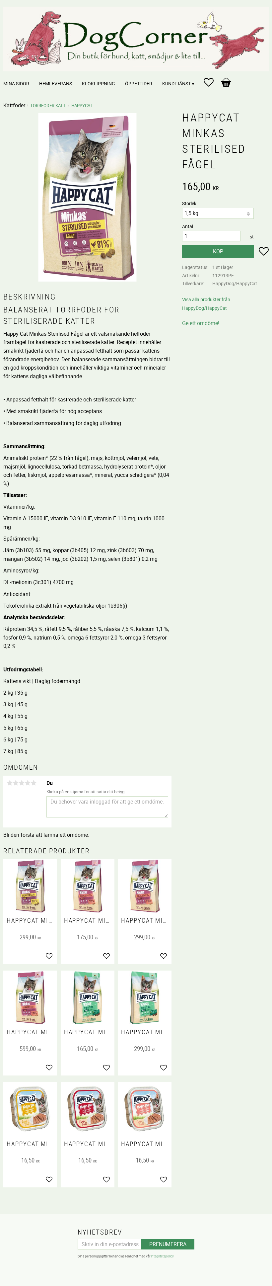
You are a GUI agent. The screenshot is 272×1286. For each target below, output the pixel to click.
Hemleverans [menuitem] (55, 83)
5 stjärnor (33, 783)
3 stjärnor (22, 783)
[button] (212, 82)
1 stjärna (10, 783)
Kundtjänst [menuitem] (176, 83)
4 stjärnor (28, 783)
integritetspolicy (162, 1256)
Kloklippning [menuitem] (98, 83)
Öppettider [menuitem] (138, 83)
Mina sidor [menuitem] (16, 83)
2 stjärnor (16, 783)
